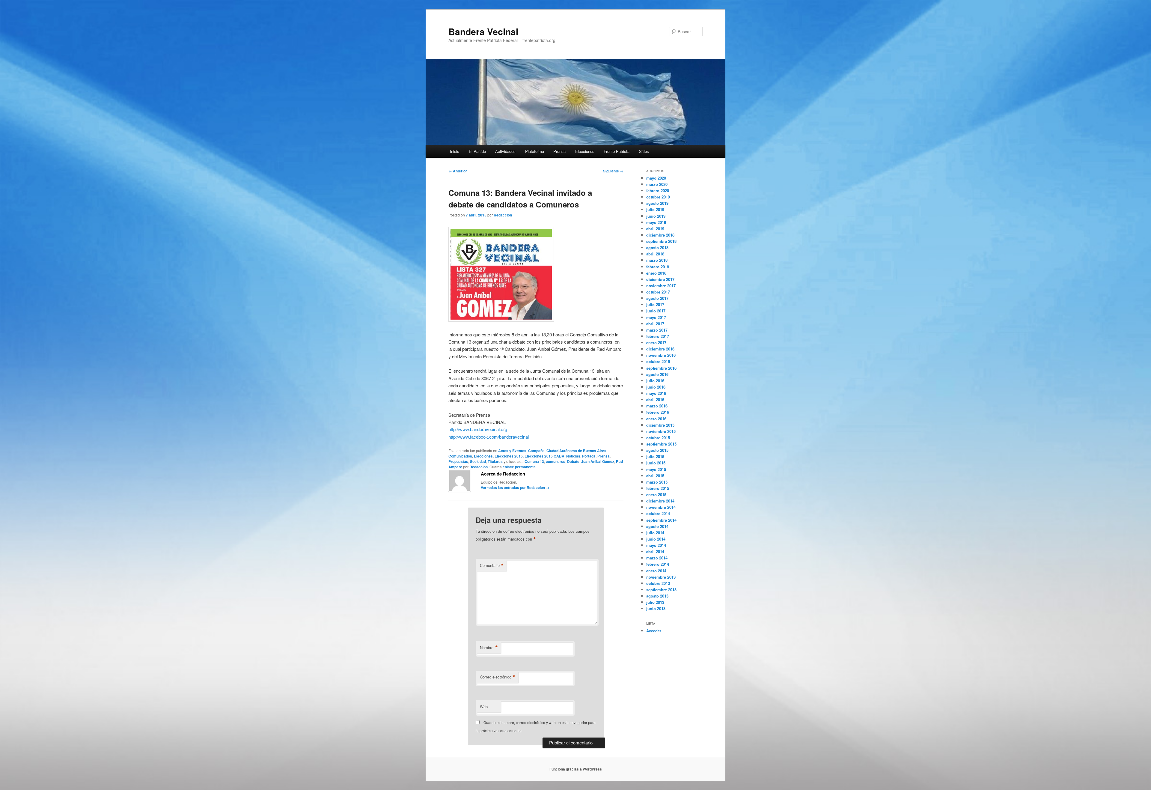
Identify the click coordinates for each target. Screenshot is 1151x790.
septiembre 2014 (661, 520)
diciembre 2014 (660, 501)
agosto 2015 (657, 450)
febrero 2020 (657, 190)
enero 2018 (656, 273)
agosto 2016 (657, 374)
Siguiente (613, 171)
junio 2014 (655, 539)
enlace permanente (519, 467)
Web (484, 706)
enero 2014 (656, 571)
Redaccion (503, 215)
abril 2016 (655, 399)
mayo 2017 (656, 317)
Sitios (644, 151)
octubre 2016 (658, 361)
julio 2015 (655, 456)
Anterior (457, 171)
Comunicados (460, 456)
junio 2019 (655, 216)
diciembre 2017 (660, 279)
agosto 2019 (657, 203)
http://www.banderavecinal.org (477, 429)
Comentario (492, 565)
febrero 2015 (657, 488)
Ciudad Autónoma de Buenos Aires (576, 450)
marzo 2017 (657, 330)
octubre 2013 (658, 583)
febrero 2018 (657, 267)
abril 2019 (655, 228)
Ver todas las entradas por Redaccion (515, 487)
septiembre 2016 (661, 368)
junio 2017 (655, 311)
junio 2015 (655, 463)
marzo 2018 (657, 260)
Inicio (454, 151)
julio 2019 (655, 209)
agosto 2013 (657, 596)
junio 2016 (655, 387)
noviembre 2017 (661, 285)
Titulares (495, 461)
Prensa (559, 151)
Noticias (573, 456)
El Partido (477, 151)
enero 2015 (656, 494)
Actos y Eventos (512, 450)
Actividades (505, 151)
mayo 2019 (656, 222)
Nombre (489, 647)
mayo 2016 (656, 393)
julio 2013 (655, 602)
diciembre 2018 (660, 235)
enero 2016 (656, 419)
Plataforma (534, 151)
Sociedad (478, 461)
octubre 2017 (658, 292)
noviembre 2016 (661, 355)
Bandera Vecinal (483, 31)
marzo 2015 (657, 482)
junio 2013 (655, 608)
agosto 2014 (657, 526)
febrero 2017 (657, 336)
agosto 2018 (657, 247)
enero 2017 (656, 342)
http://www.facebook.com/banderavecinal (488, 437)
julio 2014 (655, 532)
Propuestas (458, 461)
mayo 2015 (656, 469)
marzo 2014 (657, 558)
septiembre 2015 (661, 444)
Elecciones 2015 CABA (544, 456)
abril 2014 (655, 551)
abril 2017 (655, 323)
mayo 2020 (656, 178)
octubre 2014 (658, 513)
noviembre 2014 (661, 507)
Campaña (536, 450)
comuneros (555, 461)
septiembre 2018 (661, 241)
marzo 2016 (657, 406)
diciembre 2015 (660, 425)
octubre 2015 (658, 437)
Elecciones (584, 151)
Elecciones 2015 (509, 456)
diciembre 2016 (660, 349)
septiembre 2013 (661, 589)
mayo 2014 (656, 545)
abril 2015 (655, 475)
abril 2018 (655, 254)
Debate (573, 461)
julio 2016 (655, 380)
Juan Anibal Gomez (597, 461)
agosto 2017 (657, 298)
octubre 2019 (658, 197)
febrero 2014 (657, 564)
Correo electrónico (497, 677)
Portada (589, 456)
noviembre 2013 (661, 577)
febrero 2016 (657, 412)
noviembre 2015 (661, 431)
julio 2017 (655, 304)
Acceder (653, 630)
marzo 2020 (657, 184)
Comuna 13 (534, 461)
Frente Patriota (616, 151)
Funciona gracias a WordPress (575, 769)
